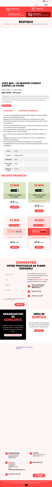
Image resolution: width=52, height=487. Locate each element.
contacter (41, 279)
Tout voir (39, 330)
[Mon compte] (38, 1)
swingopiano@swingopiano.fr (16, 469)
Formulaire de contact (39, 475)
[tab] (8, 110)
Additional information (28, 111)
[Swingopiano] (12, 3)
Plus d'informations (13, 335)
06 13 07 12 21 (37, 462)
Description (8, 111)
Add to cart (6, 105)
